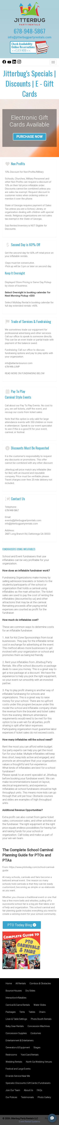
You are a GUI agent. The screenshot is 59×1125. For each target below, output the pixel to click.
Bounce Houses (14, 990)
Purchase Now (29, 137)
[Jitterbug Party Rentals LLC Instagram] (19, 63)
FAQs (39, 1090)
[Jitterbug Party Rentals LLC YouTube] (9, 63)
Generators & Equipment (18, 1047)
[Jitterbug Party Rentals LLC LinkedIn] (14, 63)
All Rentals (21, 983)
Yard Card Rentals (30, 1054)
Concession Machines (39, 1026)
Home (9, 983)
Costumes (36, 1033)
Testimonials (27, 1097)
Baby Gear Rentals (15, 1026)
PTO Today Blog (20, 925)
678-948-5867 (29, 30)
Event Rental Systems (29, 1121)
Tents (22, 1012)
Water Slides (40, 1005)
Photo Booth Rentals (41, 1019)
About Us (28, 1090)
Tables (32, 1012)
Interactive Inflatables (16, 997)
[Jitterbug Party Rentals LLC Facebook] (4, 63)
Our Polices (11, 1097)
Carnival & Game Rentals (18, 1005)
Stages (37, 1047)
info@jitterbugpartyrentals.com (29, 37)
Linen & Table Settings (16, 1019)
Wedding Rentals (14, 1061)
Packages (11, 1012)
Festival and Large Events (18, 1069)
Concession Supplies (16, 1033)
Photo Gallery (44, 1097)
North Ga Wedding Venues (39, 1061)
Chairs (42, 1012)
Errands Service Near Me (18, 1076)
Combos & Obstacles (40, 983)
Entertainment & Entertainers (20, 1040)
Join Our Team (13, 1090)
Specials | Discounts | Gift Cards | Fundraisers (28, 1083)
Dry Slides (30, 990)
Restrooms (11, 1054)
